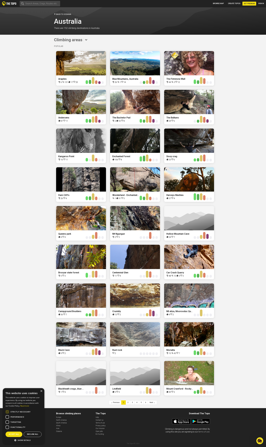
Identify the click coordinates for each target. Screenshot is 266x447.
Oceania (59, 431)
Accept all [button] (14, 434)
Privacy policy (101, 426)
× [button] (41, 391)
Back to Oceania (63, 14)
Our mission (100, 428)
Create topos (234, 3)
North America (61, 420)
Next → (152, 402)
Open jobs (99, 431)
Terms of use (100, 423)
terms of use (203, 432)
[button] (24, 440)
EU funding (100, 434)
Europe (58, 417)
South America (61, 423)
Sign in (261, 3)
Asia (57, 428)
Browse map (218, 3)
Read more (24, 406)
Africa (58, 426)
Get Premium (249, 4)
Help (97, 417)
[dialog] (23, 416)
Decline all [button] (32, 434)
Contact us (99, 420)
